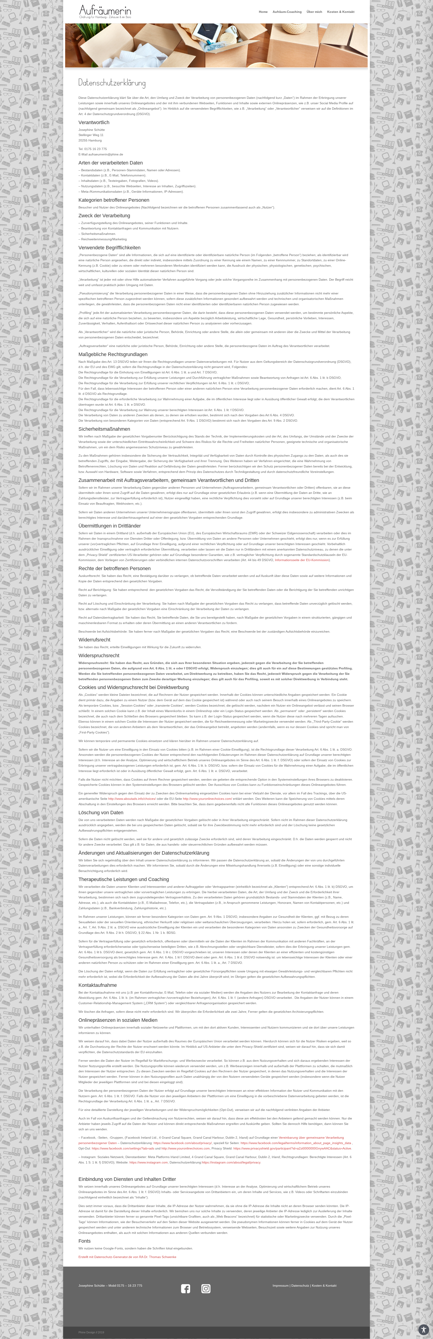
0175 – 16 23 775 (129, 1285)
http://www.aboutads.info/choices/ (132, 798)
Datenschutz (300, 1285)
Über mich (314, 12)
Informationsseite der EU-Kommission (302, 560)
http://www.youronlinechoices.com (185, 1148)
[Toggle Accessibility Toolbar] (424, 1330)
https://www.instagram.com (148, 1162)
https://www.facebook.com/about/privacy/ (183, 1143)
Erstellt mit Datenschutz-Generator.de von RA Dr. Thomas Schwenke (127, 1257)
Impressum (281, 1285)
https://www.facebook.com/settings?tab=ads (123, 1148)
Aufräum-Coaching (287, 12)
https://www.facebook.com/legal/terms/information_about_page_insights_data (296, 1143)
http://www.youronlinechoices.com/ (207, 798)
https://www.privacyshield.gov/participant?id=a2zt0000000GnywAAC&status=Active (292, 1148)
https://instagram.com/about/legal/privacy (231, 1162)
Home (263, 12)
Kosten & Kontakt (341, 12)
